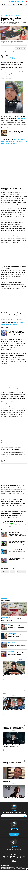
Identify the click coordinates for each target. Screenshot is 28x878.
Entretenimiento (21, 571)
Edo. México (13, 4)
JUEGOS (3, 4)
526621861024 (14, 829)
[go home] (14, 865)
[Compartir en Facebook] (5, 52)
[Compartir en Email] (14, 52)
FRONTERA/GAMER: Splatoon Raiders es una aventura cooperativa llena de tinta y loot (17, 534)
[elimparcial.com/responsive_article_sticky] (27, 869)
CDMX (8, 4)
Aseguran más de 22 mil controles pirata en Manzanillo (16, 550)
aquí (10, 526)
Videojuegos (17, 15)
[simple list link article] (14, 609)
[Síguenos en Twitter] (7, 857)
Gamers (12, 571)
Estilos (11, 15)
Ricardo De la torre (6, 47)
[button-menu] (2, 1)
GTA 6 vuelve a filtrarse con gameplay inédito (16, 559)
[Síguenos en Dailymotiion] (24, 857)
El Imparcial (4, 15)
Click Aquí (14, 834)
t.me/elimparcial (14, 847)
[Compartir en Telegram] (11, 52)
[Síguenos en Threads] (21, 857)
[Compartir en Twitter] (8, 52)
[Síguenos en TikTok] (17, 857)
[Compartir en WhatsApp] (2, 52)
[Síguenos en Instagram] (11, 857)
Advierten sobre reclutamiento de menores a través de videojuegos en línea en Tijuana (17, 543)
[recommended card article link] (4, 133)
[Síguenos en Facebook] (4, 857)
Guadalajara (20, 4)
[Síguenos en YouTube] (14, 856)
